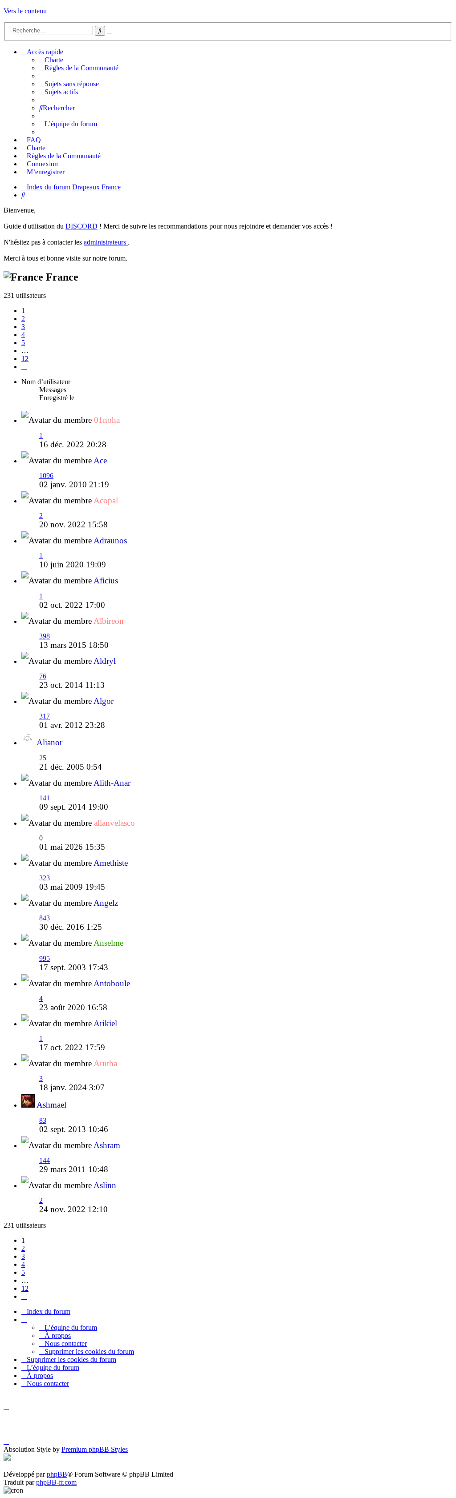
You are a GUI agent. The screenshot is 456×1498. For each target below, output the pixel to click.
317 (44, 716)
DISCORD (81, 226)
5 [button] (23, 342)
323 (44, 878)
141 (44, 798)
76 (42, 676)
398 (44, 636)
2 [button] (23, 318)
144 (44, 1160)
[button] (24, 366)
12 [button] (24, 358)
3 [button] (23, 326)
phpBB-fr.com (56, 1482)
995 (44, 958)
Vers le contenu (25, 11)
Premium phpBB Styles (94, 1449)
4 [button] (23, 334)
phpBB (57, 1474)
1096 (46, 475)
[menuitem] (51, 60)
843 (44, 918)
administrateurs (106, 242)
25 (42, 758)
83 (42, 1120)
